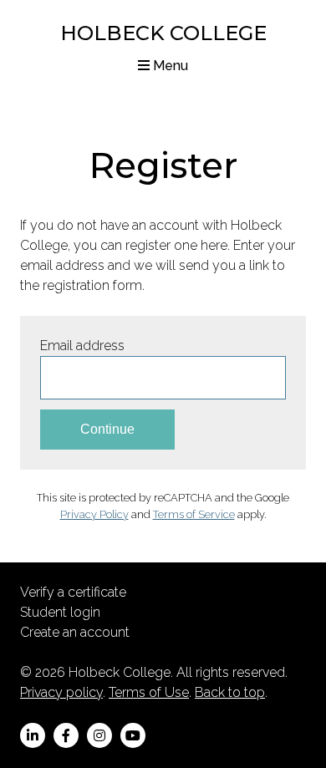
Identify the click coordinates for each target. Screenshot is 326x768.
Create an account (75, 632)
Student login (60, 612)
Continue (107, 429)
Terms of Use (149, 692)
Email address (82, 345)
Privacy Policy (94, 514)
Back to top (230, 692)
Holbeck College (163, 33)
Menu (169, 66)
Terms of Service (194, 514)
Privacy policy (61, 692)
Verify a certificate (73, 592)
